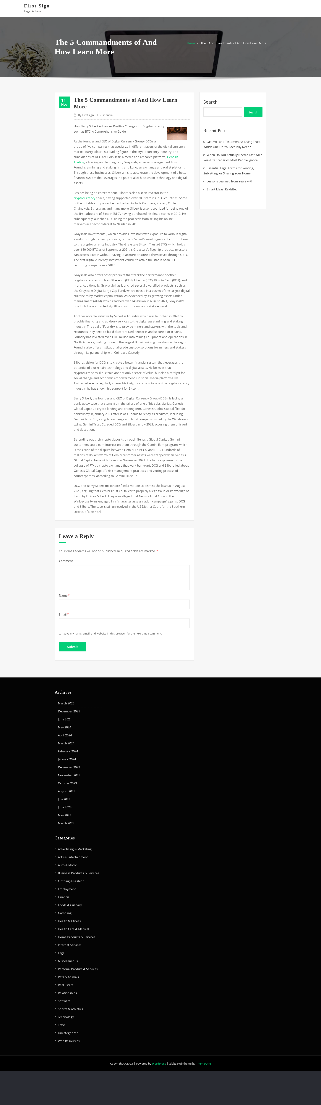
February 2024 (68, 751)
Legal (61, 953)
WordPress (159, 1063)
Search (210, 102)
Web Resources (69, 1041)
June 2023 (65, 807)
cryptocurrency (84, 198)
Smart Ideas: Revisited (222, 189)
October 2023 (67, 783)
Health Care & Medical (73, 929)
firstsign (86, 115)
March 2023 (66, 823)
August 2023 (66, 791)
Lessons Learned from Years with (230, 181)
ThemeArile (203, 1063)
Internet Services (70, 945)
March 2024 (66, 743)
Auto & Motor (67, 865)
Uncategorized (68, 1033)
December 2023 (69, 767)
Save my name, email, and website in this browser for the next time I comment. (113, 633)
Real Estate (65, 985)
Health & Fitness (69, 921)
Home (191, 43)
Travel (62, 1025)
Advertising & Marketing (75, 849)
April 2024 (65, 735)
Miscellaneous (68, 961)
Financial (107, 115)
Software (64, 1001)
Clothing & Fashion (71, 881)
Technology (66, 1017)
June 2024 (65, 719)
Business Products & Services (78, 873)
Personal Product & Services (78, 969)
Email (64, 614)
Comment (66, 561)
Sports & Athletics (70, 1009)
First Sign (37, 6)
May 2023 (64, 815)
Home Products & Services (76, 937)
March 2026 (66, 703)
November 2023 (69, 775)
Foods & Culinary (70, 905)
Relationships (67, 993)
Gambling (65, 913)
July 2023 (64, 799)
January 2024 (67, 759)
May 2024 (64, 727)
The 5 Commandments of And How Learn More (233, 43)
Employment (67, 889)
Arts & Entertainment (73, 857)
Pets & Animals (68, 977)
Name (64, 595)
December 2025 (69, 711)
